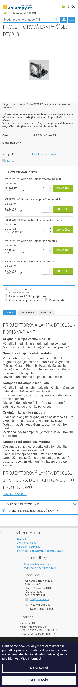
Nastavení (39, 668)
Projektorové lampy (44, 154)
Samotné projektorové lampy (33, 510)
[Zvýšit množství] (50, 187)
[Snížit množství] (50, 190)
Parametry (27, 312)
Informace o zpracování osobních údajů (40, 550)
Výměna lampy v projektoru (40, 568)
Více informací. (31, 658)
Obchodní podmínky (28, 546)
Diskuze (46, 312)
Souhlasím (39, 680)
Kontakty (22, 539)
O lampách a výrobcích (37, 564)
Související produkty (22, 504)
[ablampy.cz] (17, 5)
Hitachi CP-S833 (15, 494)
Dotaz (11, 160)
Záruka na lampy (27, 543)
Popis (9, 312)
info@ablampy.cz (39, 599)
